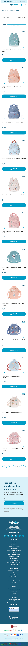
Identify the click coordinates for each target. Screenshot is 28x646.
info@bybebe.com (14, 532)
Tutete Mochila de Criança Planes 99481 (12, 122)
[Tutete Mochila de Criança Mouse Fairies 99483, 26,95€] (14, 75)
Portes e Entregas (14, 577)
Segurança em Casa (14, 556)
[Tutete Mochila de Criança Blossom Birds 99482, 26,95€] (14, 220)
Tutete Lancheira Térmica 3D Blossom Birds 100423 (13, 449)
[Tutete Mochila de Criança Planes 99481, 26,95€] (14, 111)
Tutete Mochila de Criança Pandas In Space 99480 (13, 50)
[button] (14, 18)
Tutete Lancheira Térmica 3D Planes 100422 (13, 340)
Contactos (14, 597)
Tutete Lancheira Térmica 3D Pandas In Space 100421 (14, 268)
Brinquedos (14, 548)
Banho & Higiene (14, 558)
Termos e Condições (14, 574)
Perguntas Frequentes (14, 570)
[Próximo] (24, 467)
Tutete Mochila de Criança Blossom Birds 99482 (12, 232)
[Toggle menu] (2, 5)
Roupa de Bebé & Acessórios (14, 562)
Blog (14, 595)
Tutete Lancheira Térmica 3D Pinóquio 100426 (14, 412)
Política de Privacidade (15, 508)
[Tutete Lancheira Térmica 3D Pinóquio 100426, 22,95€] (14, 402)
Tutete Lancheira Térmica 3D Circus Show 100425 (12, 377)
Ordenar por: (5, 26)
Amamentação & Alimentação (14, 550)
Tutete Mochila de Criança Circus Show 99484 (14, 158)
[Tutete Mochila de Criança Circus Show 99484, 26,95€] (14, 148)
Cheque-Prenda (14, 564)
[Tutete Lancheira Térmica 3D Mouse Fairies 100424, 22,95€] (14, 293)
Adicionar (15, 60)
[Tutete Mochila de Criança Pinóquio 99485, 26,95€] (14, 184)
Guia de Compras (14, 579)
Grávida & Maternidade (14, 554)
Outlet (14, 552)
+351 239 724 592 (14, 527)
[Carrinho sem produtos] (21, 5)
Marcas (14, 593)
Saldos (14, 542)
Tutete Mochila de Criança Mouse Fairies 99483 (12, 87)
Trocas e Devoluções (14, 572)
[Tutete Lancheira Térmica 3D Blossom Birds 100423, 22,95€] (14, 438)
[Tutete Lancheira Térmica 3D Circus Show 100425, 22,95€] (14, 365)
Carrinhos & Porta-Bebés (14, 546)
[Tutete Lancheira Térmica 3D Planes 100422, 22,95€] (14, 329)
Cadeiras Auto (14, 544)
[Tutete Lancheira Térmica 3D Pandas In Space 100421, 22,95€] (14, 257)
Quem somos (14, 591)
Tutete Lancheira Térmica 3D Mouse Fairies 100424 (13, 304)
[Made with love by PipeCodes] (14, 618)
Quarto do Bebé (14, 560)
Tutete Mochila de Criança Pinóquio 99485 (13, 195)
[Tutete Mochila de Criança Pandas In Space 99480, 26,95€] (14, 39)
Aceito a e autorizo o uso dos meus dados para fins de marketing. (14, 510)
